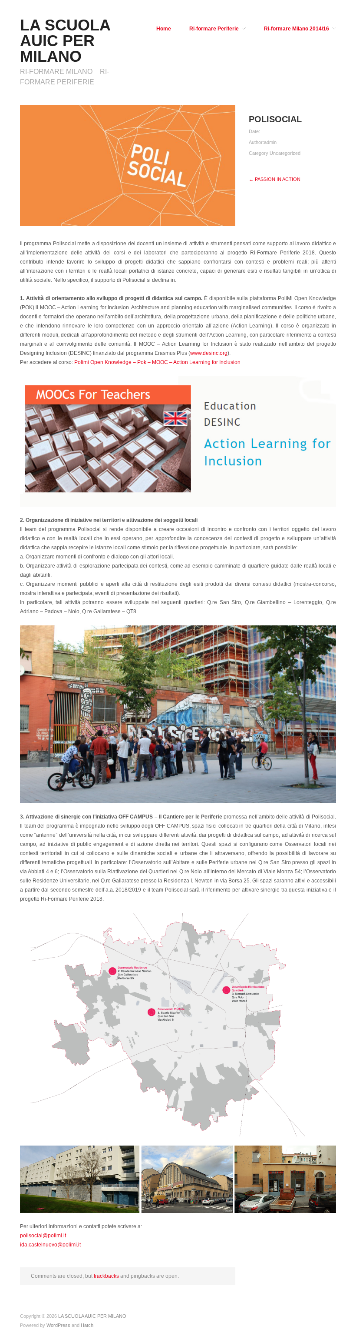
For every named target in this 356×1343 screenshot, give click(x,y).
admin (270, 142)
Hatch (87, 1325)
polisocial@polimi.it (43, 1236)
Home (163, 28)
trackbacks (106, 1276)
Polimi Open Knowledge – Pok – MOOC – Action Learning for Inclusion (157, 362)
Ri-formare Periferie (214, 28)
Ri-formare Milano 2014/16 (296, 28)
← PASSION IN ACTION (274, 179)
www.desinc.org (208, 353)
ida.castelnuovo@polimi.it (50, 1245)
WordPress (58, 1325)
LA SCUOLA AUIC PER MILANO (65, 40)
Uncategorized (285, 153)
